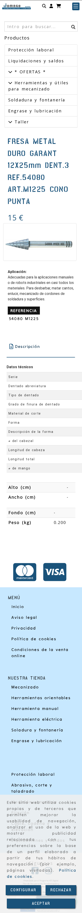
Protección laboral (31, 50)
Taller (20, 121)
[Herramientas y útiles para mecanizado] (10, 82)
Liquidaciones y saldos (36, 61)
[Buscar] (44, 6)
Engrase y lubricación (35, 111)
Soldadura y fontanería (36, 100)
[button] (51, 6)
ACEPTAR (41, 903)
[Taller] (10, 121)
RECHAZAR (60, 890)
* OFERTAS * (29, 71)
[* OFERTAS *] (10, 71)
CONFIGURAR (23, 890)
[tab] (41, 346)
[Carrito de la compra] (58, 6)
